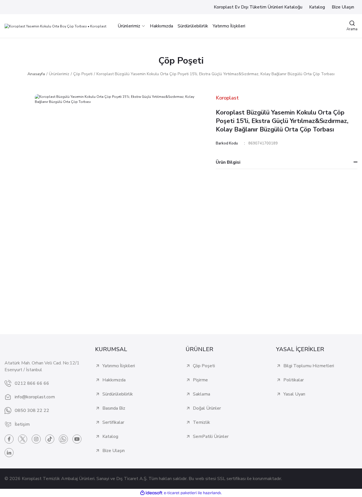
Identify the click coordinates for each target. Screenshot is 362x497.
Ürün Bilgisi (228, 162)
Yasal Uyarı (294, 394)
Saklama (201, 394)
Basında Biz (113, 408)
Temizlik (201, 422)
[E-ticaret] (180, 493)
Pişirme (200, 380)
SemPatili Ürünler (211, 436)
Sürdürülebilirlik (117, 394)
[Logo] (55, 26)
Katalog (110, 436)
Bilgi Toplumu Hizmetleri (308, 366)
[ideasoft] (151, 493)
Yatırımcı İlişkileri (118, 366)
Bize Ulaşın (113, 451)
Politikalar (293, 380)
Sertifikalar (113, 422)
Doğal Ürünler (207, 408)
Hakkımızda (114, 380)
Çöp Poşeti (181, 61)
